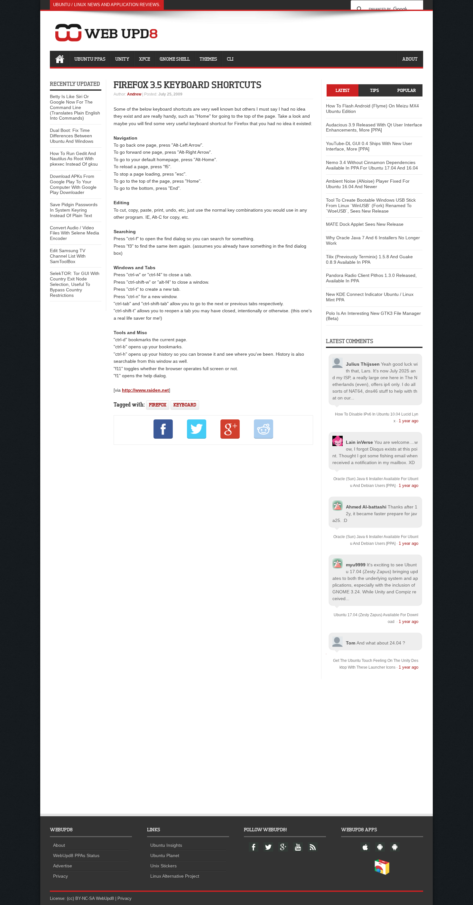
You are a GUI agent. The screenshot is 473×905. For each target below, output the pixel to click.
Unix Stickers (163, 865)
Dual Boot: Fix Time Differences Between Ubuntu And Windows (71, 136)
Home (59, 59)
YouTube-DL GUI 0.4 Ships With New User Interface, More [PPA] (369, 146)
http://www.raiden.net (145, 390)
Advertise (62, 865)
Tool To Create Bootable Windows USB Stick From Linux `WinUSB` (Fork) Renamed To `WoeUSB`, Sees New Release (371, 205)
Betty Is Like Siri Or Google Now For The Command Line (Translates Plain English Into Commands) (75, 107)
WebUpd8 (105, 898)
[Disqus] (213, 537)
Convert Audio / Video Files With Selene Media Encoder (74, 233)
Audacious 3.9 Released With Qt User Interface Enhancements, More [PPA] (374, 127)
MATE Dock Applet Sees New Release (364, 224)
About (410, 59)
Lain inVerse (359, 442)
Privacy (60, 876)
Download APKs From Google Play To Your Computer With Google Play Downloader (73, 184)
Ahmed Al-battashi (366, 506)
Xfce (144, 59)
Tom (350, 642)
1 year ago (408, 420)
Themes (208, 59)
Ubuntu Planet (164, 855)
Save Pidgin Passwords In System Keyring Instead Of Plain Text (73, 210)
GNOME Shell (175, 59)
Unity (122, 59)
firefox (157, 404)
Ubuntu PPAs (90, 59)
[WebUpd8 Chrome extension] (382, 873)
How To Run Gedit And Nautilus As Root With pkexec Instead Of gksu (74, 159)
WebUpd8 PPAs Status (76, 855)
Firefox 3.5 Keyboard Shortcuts (188, 84)
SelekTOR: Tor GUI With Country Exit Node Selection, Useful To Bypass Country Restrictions (74, 284)
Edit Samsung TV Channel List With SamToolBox (68, 256)
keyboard (184, 404)
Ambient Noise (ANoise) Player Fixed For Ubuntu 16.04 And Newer (368, 183)
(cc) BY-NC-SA (81, 898)
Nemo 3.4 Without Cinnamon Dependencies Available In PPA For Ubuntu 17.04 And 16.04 (372, 165)
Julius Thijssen (363, 364)
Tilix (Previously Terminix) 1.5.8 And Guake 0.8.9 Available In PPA (369, 259)
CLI (230, 59)
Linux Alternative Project (174, 876)
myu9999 (356, 564)
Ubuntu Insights (166, 845)
